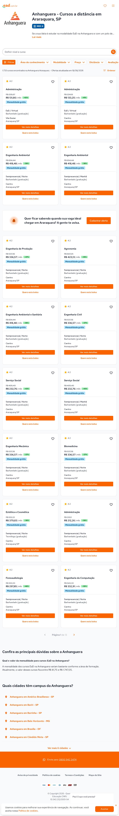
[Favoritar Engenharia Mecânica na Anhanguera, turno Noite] (53, 439)
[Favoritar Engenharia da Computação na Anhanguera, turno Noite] (111, 570)
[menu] (113, 5)
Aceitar (104, 809)
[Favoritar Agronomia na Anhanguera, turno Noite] (111, 241)
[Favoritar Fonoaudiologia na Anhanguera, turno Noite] (53, 570)
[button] (59, 51)
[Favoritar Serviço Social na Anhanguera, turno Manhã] (111, 373)
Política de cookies (51, 775)
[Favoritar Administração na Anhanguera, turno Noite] (111, 505)
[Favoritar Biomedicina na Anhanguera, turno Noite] (111, 439)
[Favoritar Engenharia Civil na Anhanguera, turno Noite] (111, 307)
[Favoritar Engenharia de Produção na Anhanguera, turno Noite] (53, 241)
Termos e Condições (74, 775)
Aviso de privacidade (28, 775)
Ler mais (36, 37)
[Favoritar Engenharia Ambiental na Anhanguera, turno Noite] (53, 148)
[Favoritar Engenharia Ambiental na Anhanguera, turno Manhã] (111, 148)
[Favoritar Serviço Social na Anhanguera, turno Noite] (53, 373)
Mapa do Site (95, 775)
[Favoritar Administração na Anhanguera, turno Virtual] (53, 82)
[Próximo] (74, 634)
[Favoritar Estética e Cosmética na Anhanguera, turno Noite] (53, 505)
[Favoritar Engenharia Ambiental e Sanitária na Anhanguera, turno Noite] (53, 307)
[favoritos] (105, 5)
